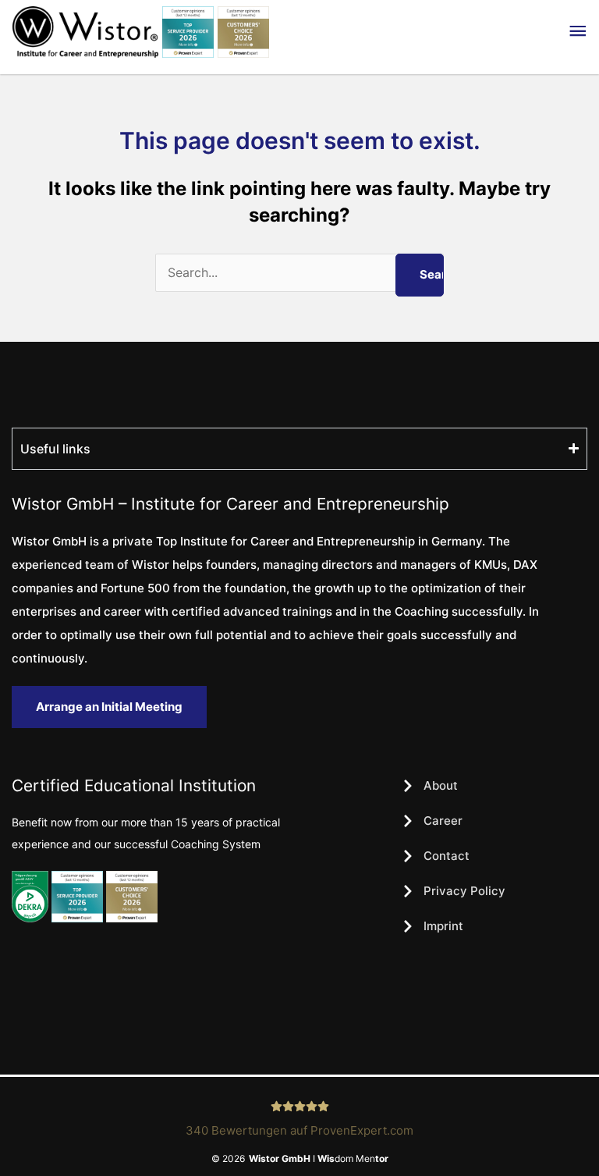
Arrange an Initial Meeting (109, 706)
